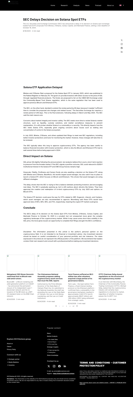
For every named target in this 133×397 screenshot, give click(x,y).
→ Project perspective (53, 350)
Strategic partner (14, 359)
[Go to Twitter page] (121, 41)
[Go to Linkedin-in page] (121, 52)
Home (53, 5)
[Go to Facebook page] (121, 49)
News (87, 5)
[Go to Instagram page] (121, 45)
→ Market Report (51, 342)
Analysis (76, 5)
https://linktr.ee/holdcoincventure (63, 373)
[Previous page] (56, 306)
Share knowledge (52, 355)
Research (64, 5)
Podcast (98, 5)
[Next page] (77, 306)
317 (73, 306)
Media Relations (14, 362)
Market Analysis (52, 336)
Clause (9, 346)
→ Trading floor (51, 352)
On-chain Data (53, 339)
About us (110, 5)
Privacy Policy (11, 349)
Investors (12, 365)
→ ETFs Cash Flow (52, 344)
